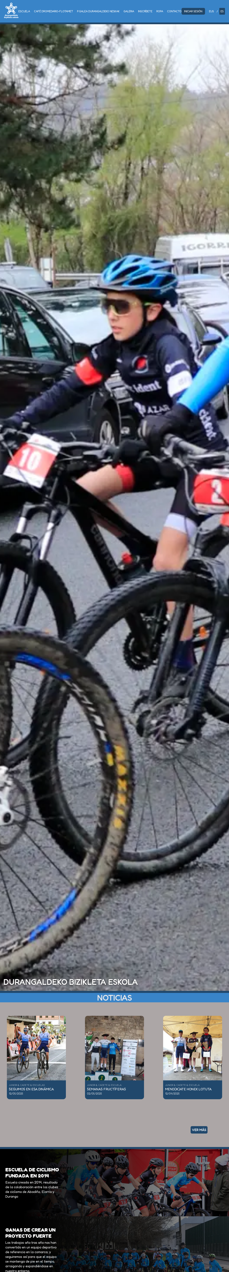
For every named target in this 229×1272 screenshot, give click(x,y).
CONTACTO (174, 11)
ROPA (159, 11)
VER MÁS (199, 1130)
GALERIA (129, 11)
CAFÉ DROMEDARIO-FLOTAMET (53, 11)
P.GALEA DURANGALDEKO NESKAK (98, 11)
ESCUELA (24, 11)
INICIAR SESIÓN (193, 11)
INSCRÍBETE (145, 11)
